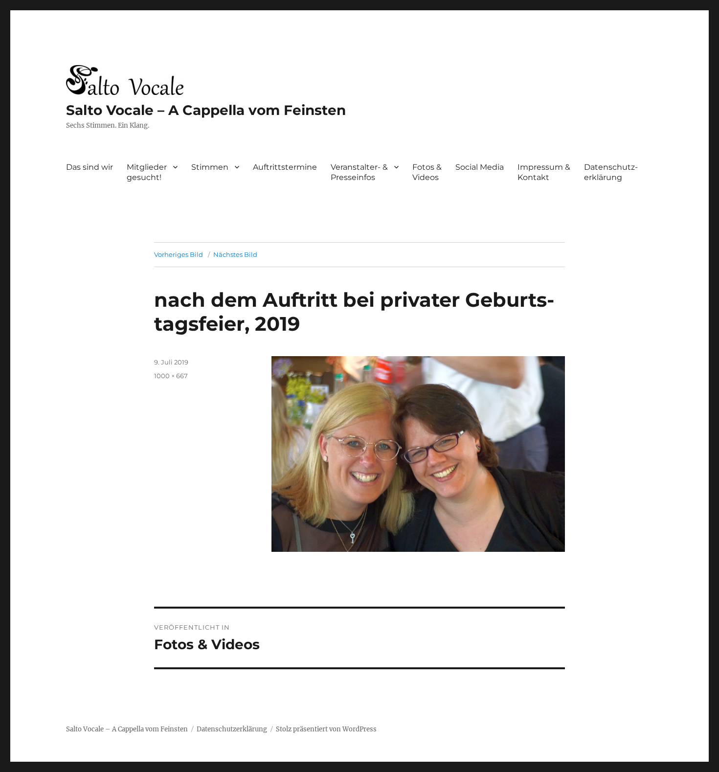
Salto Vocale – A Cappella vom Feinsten (206, 110)
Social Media (479, 167)
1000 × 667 (171, 376)
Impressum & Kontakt (543, 172)
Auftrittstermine (285, 167)
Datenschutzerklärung (232, 729)
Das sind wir (89, 167)
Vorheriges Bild (178, 254)
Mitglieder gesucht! (147, 172)
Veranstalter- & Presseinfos (359, 172)
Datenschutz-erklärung (611, 172)
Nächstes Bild (235, 254)
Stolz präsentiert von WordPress (326, 729)
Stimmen (209, 167)
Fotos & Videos (427, 172)
